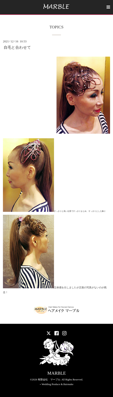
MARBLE (56, 373)
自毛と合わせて (17, 47)
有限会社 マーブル (49, 379)
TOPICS (56, 27)
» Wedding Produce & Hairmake (56, 384)
